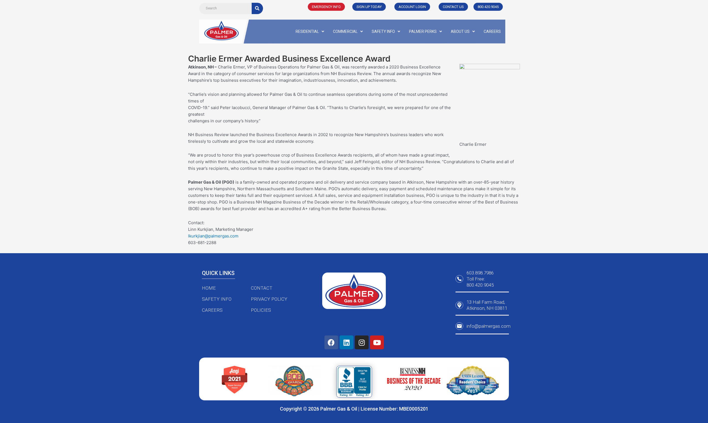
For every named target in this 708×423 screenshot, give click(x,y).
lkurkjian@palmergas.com (213, 236)
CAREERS (492, 31)
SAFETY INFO (383, 31)
